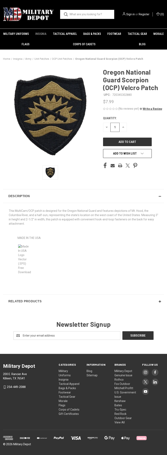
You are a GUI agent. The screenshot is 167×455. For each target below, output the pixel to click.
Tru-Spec (120, 409)
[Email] (113, 165)
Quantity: (110, 118)
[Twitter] (128, 165)
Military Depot (123, 371)
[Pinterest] (135, 165)
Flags (26, 44)
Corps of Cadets (84, 44)
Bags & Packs (92, 33)
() (162, 14)
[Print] (120, 165)
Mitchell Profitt (123, 388)
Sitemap (92, 375)
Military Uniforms (16, 33)
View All (119, 422)
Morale (158, 33)
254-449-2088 (16, 387)
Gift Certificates (69, 413)
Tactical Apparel (65, 33)
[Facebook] (105, 165)
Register (144, 14)
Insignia (40, 33)
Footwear (114, 33)
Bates (118, 405)
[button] (151, 108)
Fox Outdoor (122, 383)
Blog (142, 44)
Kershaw (120, 401)
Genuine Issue (123, 375)
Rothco (119, 379)
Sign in (130, 14)
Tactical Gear (137, 33)
